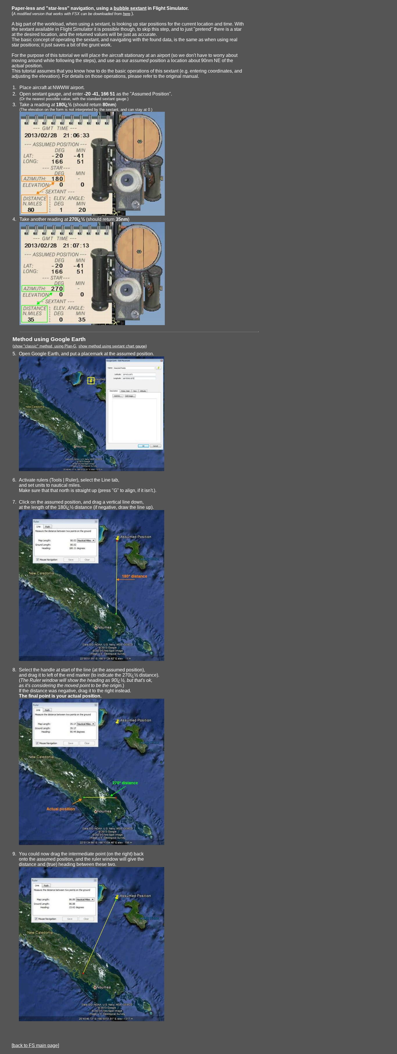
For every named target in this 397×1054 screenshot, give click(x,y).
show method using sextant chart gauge (112, 346)
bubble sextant (130, 8)
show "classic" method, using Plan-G (45, 346)
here (126, 14)
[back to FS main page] (35, 1045)
